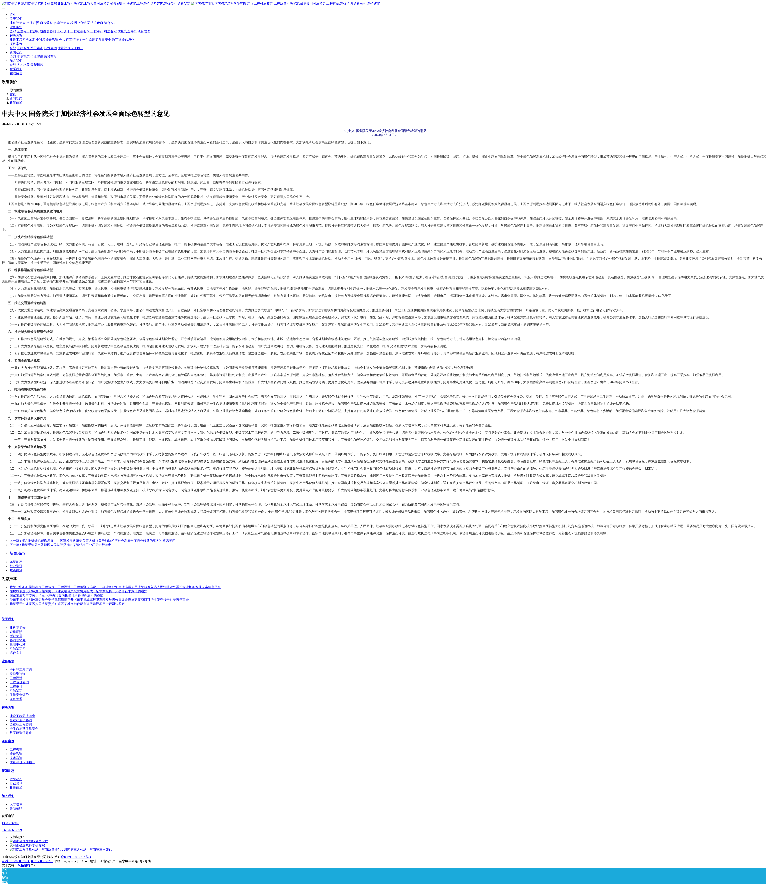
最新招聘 (16, 808)
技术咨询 (16, 758)
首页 (13, 14)
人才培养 (16, 804)
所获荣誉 (16, 636)
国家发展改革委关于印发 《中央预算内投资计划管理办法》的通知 (56, 595)
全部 (13, 31)
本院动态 (16, 562)
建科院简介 (18, 627)
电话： (6, 861)
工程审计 (16, 686)
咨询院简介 (18, 640)
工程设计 (16, 678)
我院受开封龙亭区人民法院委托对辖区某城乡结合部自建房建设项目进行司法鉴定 (67, 604)
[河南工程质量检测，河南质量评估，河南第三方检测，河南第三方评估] (61, 849)
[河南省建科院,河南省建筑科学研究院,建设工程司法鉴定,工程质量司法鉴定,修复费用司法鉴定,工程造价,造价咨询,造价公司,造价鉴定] (384, 4)
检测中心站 (18, 644)
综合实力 (16, 653)
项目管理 (16, 699)
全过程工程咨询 (21, 669)
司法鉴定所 (18, 648)
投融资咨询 (18, 673)
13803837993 (10, 823)
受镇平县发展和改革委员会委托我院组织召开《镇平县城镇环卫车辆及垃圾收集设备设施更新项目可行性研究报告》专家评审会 (99, 599)
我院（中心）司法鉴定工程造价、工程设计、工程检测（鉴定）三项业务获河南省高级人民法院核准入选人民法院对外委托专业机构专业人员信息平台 (115, 587)
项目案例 (8, 741)
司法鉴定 (16, 690)
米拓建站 (24, 865)
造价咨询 (16, 753)
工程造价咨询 (19, 682)
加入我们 (8, 796)
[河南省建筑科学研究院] (27, 845)
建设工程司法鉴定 (22, 716)
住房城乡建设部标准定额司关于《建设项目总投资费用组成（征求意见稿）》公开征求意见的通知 (78, 591)
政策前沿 (16, 102)
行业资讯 (16, 566)
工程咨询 (16, 749)
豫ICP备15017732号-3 (76, 857)
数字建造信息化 (21, 732)
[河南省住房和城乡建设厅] (29, 841)
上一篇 (92, 540)
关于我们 (8, 619)
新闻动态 (16, 98)
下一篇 (60, 545)
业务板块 (8, 661)
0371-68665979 (12, 830)
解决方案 (8, 707)
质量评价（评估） (22, 762)
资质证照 (16, 632)
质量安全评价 (19, 694)
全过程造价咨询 (21, 720)
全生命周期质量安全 (24, 728)
